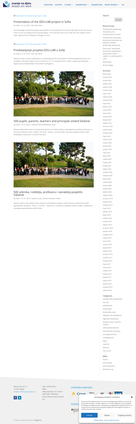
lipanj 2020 (107, 179)
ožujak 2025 (107, 80)
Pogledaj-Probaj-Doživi (111, 319)
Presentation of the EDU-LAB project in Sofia (42, 22)
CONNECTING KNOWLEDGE (41, 125)
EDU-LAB (34, 25)
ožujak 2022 (107, 146)
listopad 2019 (107, 205)
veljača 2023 (107, 123)
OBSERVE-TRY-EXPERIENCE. (112, 315)
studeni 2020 (107, 172)
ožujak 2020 (107, 189)
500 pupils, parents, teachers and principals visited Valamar (52, 121)
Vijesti (40, 54)
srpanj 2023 (107, 110)
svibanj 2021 (107, 159)
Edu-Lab (34, 54)
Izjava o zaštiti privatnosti (111, 420)
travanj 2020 (107, 185)
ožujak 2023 (107, 120)
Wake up (106, 347)
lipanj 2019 (107, 215)
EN (123, 5)
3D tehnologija (108, 65)
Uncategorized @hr (110, 334)
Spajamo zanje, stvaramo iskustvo (43, 198)
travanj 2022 (107, 143)
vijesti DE (106, 344)
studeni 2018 (107, 231)
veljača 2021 (107, 169)
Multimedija (107, 62)
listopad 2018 (107, 235)
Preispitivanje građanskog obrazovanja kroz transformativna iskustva (112, 31)
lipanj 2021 (107, 156)
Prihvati (89, 415)
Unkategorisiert (108, 338)
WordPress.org (108, 369)
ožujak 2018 (107, 248)
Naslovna (48, 5)
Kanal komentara (109, 366)
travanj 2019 (107, 221)
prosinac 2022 (108, 126)
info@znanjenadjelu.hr (27, 392)
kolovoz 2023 (107, 107)
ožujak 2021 (107, 166)
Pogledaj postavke (124, 415)
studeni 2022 (107, 130)
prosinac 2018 (108, 228)
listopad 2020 (107, 176)
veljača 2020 (107, 192)
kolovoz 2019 (107, 212)
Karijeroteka (107, 309)
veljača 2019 (107, 225)
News (40, 25)
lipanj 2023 (107, 113)
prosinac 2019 (108, 199)
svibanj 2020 (107, 182)
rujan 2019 (106, 208)
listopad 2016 (107, 287)
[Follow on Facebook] (15, 397)
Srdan (18, 25)
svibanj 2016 (107, 290)
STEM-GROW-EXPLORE (111, 328)
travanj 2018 (107, 244)
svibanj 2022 (107, 139)
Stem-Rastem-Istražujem (111, 331)
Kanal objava (107, 363)
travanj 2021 (107, 162)
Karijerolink (96, 5)
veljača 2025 (107, 84)
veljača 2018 (107, 251)
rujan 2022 (106, 136)
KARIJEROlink (107, 306)
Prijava (105, 359)
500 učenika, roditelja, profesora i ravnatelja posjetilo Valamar (48, 193)
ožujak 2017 (107, 277)
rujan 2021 (106, 153)
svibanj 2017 (107, 271)
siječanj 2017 (107, 284)
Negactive (38, 420)
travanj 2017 (107, 274)
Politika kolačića (98, 420)
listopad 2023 (107, 100)
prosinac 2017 (108, 254)
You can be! (107, 351)
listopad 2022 (107, 133)
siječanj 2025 (107, 87)
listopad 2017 (107, 261)
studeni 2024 (107, 90)
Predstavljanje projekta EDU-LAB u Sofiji (39, 50)
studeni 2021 (107, 149)
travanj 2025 (107, 77)
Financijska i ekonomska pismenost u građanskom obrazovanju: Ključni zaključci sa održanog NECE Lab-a (112, 53)
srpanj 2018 (107, 238)
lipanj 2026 (107, 74)
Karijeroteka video (109, 312)
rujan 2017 (106, 264)
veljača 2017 (107, 281)
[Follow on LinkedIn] (19, 397)
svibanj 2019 (107, 218)
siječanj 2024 (107, 97)
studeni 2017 (107, 258)
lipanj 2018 (107, 241)
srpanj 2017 (107, 267)
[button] (132, 397)
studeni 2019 (107, 202)
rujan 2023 (106, 103)
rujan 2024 (106, 94)
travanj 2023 (107, 117)
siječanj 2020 (107, 195)
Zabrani (107, 415)
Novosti (58, 5)
